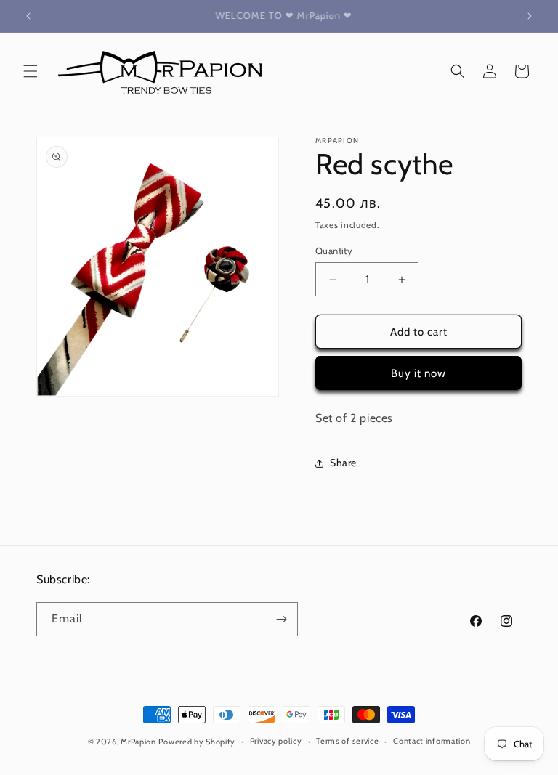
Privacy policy (276, 741)
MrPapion (138, 742)
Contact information (431, 741)
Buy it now (418, 373)
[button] (30, 71)
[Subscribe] (281, 619)
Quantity (333, 250)
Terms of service (347, 741)
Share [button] (343, 462)
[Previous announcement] (28, 16)
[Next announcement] (530, 16)
